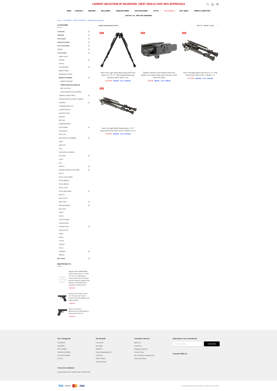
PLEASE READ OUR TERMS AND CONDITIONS (73, 372)
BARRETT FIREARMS (66, 81)
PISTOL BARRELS (64, 180)
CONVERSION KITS (65, 110)
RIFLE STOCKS (63, 198)
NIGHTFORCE (100, 358)
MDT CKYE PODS (65, 88)
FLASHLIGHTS (63, 131)
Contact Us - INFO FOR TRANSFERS (138, 15)
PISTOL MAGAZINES (65, 191)
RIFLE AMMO (106, 11)
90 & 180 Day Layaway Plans (144, 355)
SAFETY (61, 212)
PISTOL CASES (63, 188)
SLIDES (61, 234)
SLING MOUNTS (64, 223)
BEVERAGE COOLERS (65, 74)
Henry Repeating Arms (103, 352)
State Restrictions (140, 358)
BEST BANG (184, 11)
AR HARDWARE (63, 67)
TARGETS (62, 244)
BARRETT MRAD (64, 71)
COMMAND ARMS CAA (66, 106)
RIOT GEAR (62, 209)
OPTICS (156, 11)
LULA (60, 163)
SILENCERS (79, 11)
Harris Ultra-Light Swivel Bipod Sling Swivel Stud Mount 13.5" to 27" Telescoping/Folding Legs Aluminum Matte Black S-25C (118, 75)
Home (69, 11)
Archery (61, 63)
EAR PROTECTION (64, 113)
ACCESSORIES (169, 11)
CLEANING (62, 103)
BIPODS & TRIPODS (65, 78)
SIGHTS (61, 216)
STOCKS (61, 241)
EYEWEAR (62, 117)
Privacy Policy (139, 352)
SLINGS (61, 237)
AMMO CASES (63, 56)
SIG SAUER (99, 343)
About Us (137, 343)
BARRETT (99, 349)
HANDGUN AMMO (123, 11)
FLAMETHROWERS (64, 124)
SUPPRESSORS (64, 227)
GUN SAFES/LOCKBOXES (67, 152)
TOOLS (61, 248)
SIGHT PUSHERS (64, 219)
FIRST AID (62, 120)
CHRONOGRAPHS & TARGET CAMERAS (71, 99)
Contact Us (138, 346)
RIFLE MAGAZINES (64, 205)
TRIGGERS (62, 251)
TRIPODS (62, 255)
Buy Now (118, 65)
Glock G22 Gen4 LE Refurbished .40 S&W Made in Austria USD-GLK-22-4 (79, 311)
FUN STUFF (62, 134)
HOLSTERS (62, 156)
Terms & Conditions (202, 11)
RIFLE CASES (63, 202)
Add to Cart (118, 60)
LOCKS (61, 159)
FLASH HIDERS (63, 127)
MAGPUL (61, 166)
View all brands (101, 362)
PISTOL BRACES (64, 184)
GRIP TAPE (62, 145)
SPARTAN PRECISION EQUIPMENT (71, 92)
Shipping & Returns (140, 349)
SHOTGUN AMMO (141, 11)
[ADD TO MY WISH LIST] (133, 38)
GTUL (60, 149)
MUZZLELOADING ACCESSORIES (69, 170)
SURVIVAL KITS (63, 230)
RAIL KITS (62, 195)
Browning (99, 346)
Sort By (199, 26)
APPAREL (62, 60)
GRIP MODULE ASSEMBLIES (67, 138)
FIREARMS (92, 11)
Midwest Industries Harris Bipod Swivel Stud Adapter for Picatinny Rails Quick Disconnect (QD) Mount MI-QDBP (159, 75)
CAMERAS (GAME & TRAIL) (67, 95)
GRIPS (61, 141)
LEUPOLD (99, 355)
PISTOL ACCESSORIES (66, 177)
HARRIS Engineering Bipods (70, 85)
